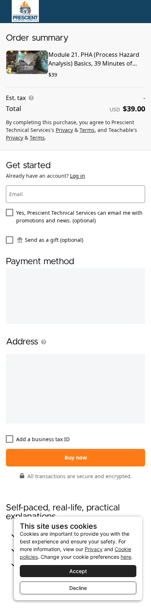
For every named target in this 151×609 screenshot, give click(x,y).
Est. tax (16, 98)
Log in (77, 175)
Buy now (76, 457)
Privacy (64, 129)
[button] (42, 341)
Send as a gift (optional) (54, 239)
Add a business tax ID (43, 439)
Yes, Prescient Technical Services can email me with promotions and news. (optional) (79, 216)
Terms (87, 129)
